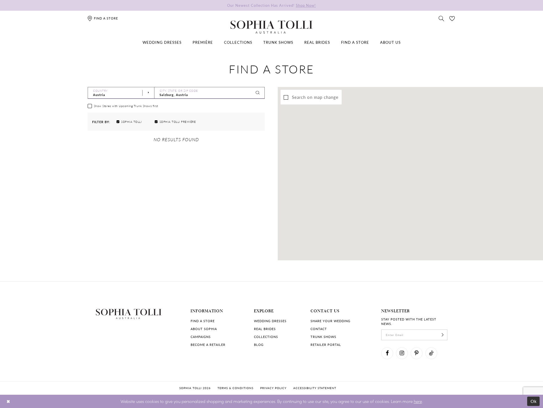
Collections (266, 337)
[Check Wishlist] (452, 18)
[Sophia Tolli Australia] (271, 27)
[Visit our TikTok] (431, 353)
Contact (319, 329)
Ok (534, 401)
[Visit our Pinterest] (417, 353)
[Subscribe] (442, 335)
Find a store (203, 321)
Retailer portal (326, 344)
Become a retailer (208, 344)
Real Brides (265, 329)
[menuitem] (162, 42)
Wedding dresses (270, 321)
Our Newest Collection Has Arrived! (271, 5)
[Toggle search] (441, 18)
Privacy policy (273, 388)
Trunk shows (323, 337)
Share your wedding (330, 321)
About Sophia (204, 329)
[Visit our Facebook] (387, 353)
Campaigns (201, 337)
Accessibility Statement (314, 388)
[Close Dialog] (8, 401)
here (418, 401)
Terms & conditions (235, 388)
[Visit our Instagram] (402, 353)
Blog (259, 344)
